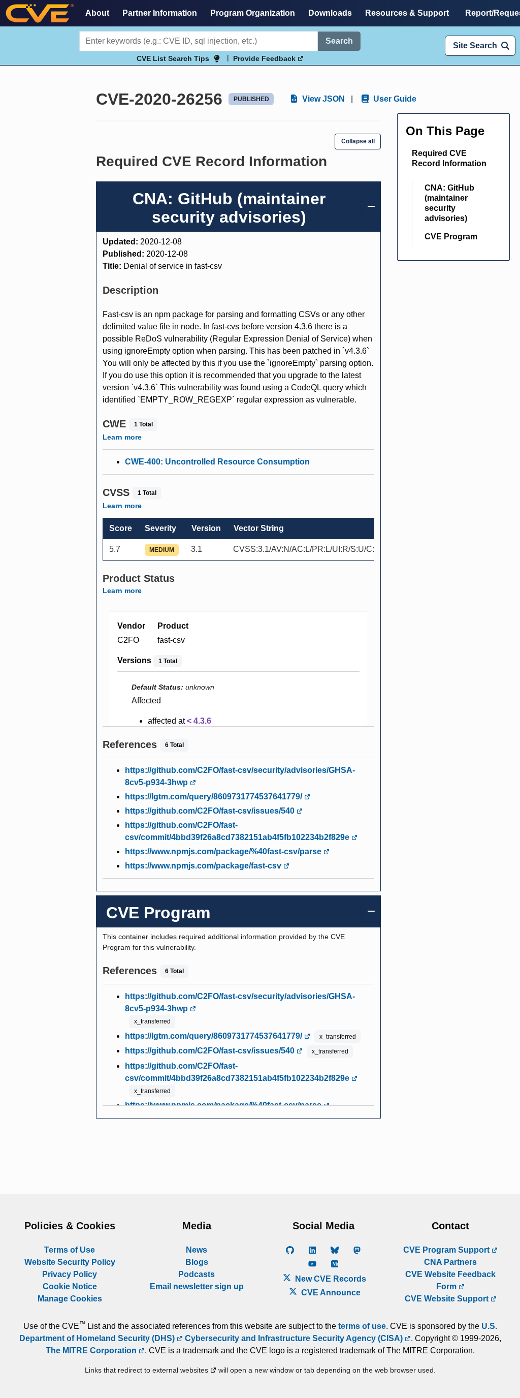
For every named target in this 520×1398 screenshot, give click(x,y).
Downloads (330, 13)
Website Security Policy (69, 1262)
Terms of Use (69, 1250)
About (97, 13)
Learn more (122, 437)
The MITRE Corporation (92, 1350)
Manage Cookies (70, 1298)
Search (339, 41)
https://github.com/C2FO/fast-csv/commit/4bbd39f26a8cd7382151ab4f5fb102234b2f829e (238, 831)
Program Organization (252, 13)
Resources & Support (407, 13)
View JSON (322, 99)
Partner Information (159, 13)
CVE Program (451, 236)
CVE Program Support (447, 1250)
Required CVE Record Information (449, 158)
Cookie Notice (70, 1286)
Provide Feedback (265, 58)
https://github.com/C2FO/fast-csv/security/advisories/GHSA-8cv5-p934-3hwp (240, 776)
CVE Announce (330, 1292)
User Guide (393, 99)
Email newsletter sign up (197, 1286)
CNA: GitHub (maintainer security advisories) (449, 203)
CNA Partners (450, 1262)
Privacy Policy (69, 1274)
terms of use (362, 1326)
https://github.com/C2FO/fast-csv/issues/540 (211, 810)
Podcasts (196, 1274)
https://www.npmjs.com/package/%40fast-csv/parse (224, 851)
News (196, 1250)
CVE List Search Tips (173, 58)
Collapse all (358, 141)
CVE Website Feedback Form (450, 1280)
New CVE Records (329, 1279)
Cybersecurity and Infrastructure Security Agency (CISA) (294, 1338)
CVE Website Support (448, 1298)
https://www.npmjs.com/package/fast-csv (204, 865)
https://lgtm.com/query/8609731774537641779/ (214, 796)
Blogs (196, 1262)
